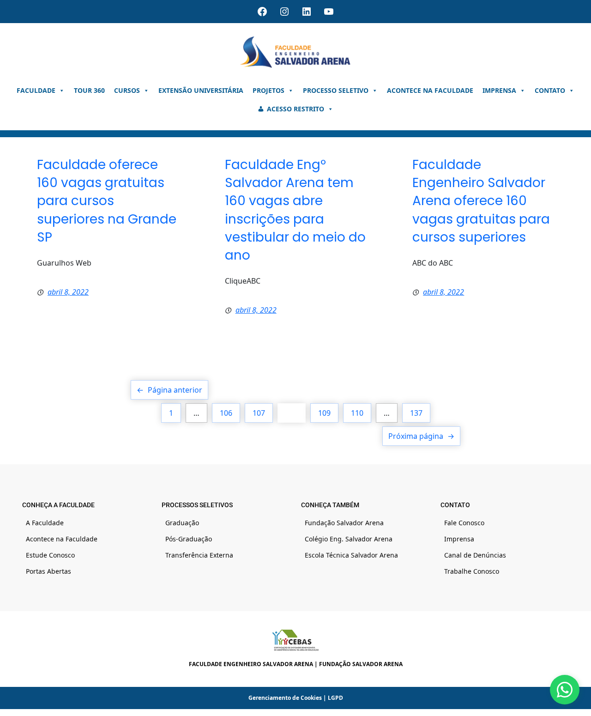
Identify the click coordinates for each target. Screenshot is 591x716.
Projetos (268, 90)
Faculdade (36, 90)
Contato (550, 90)
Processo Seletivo (335, 90)
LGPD (335, 698)
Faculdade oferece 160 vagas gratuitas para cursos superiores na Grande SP (106, 201)
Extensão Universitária (200, 90)
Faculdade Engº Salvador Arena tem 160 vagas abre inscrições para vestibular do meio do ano (295, 210)
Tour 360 (89, 90)
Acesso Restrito (295, 108)
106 (226, 413)
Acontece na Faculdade (430, 90)
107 (259, 413)
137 (416, 413)
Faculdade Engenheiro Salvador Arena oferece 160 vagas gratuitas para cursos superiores (481, 201)
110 (357, 413)
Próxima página (421, 436)
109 (324, 413)
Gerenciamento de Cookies (285, 698)
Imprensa (499, 90)
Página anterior (169, 390)
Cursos (127, 90)
